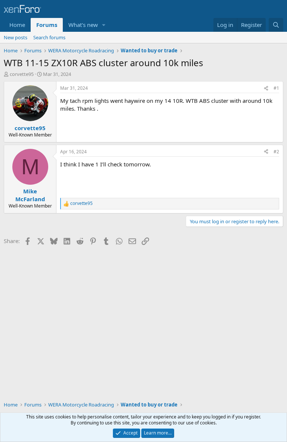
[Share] (266, 88)
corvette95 (22, 74)
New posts (15, 37)
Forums (46, 24)
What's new (83, 24)
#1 (276, 88)
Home (17, 24)
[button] (104, 25)
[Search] (276, 25)
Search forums (49, 37)
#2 (276, 151)
